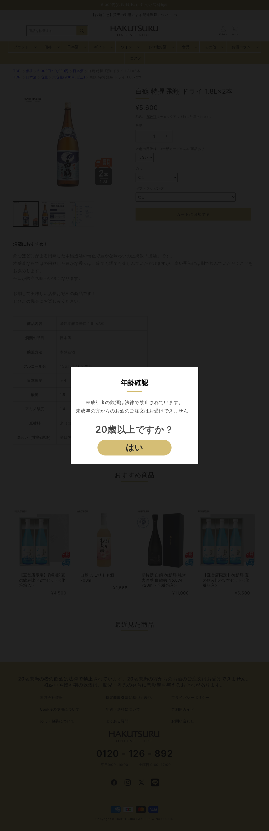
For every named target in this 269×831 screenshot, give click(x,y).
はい (134, 447)
